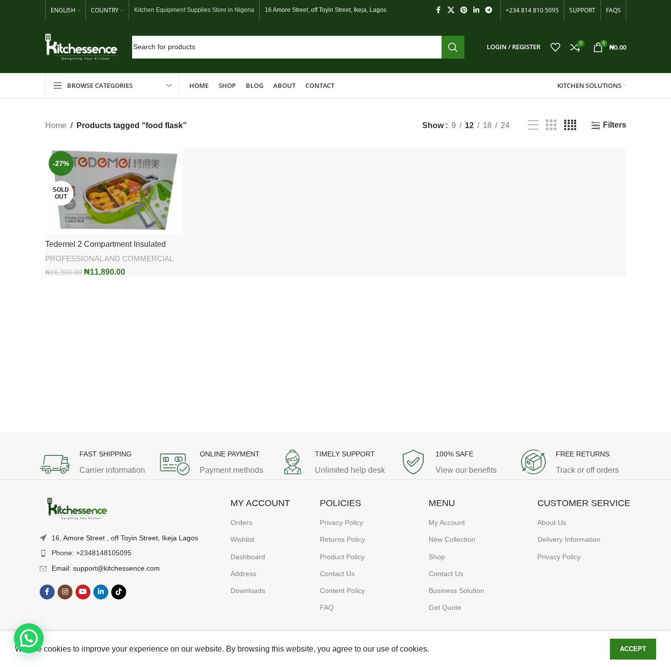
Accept (633, 649)
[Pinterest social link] (463, 10)
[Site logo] (81, 46)
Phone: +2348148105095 (92, 553)
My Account (447, 522)
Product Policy (342, 557)
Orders (241, 522)
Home (56, 125)
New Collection (452, 539)
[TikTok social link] (118, 592)
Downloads (247, 590)
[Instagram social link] (65, 592)
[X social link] (451, 10)
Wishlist (242, 539)
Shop (437, 557)
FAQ (327, 607)
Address (243, 574)
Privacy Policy (341, 522)
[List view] (533, 125)
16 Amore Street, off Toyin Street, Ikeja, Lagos (325, 9)
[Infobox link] (95, 464)
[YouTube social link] (82, 592)
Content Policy (342, 590)
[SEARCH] (453, 47)
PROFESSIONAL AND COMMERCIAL (109, 258)
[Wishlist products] (555, 47)
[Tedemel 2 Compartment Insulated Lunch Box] (114, 191)
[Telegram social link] (488, 10)
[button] (29, 638)
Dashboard (247, 557)
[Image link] (77, 509)
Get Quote (445, 607)
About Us (551, 522)
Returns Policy (342, 539)
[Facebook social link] (439, 10)
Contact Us (337, 574)
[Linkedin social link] (476, 10)
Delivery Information (568, 539)
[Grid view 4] (570, 125)
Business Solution (456, 590)
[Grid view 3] (551, 125)
